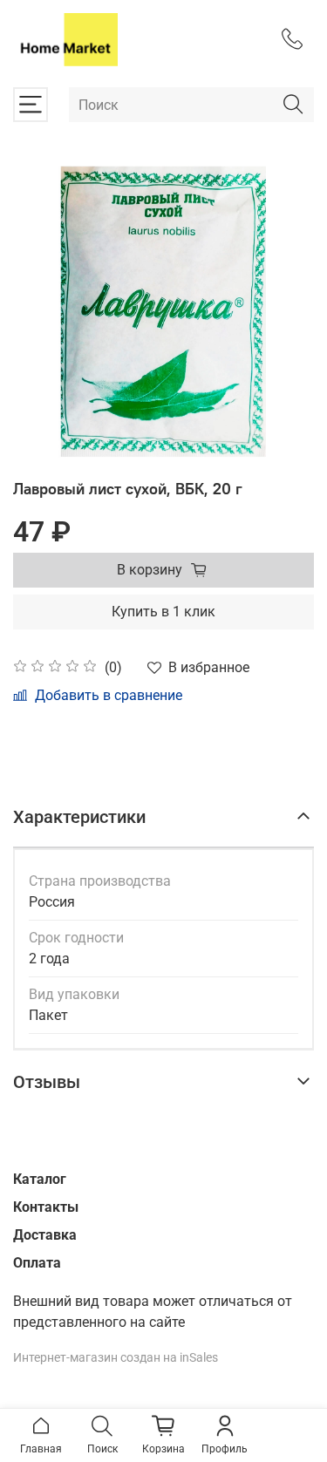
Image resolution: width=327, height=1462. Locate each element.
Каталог (39, 1179)
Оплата (37, 1263)
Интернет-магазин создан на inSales (115, 1357)
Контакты (45, 1207)
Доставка (45, 1235)
